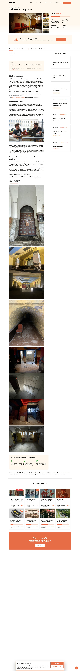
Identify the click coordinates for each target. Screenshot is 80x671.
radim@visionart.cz (14, 183)
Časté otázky (34, 48)
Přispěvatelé (25, 48)
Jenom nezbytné (57, 666)
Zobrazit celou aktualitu (15, 69)
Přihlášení (57, 2)
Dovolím (57, 663)
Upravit (56, 669)
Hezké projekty (42, 48)
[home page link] (12, 3)
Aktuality (16, 48)
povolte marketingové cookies (18, 97)
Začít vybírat (66, 2)
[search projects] (60, 3)
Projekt (11, 48)
